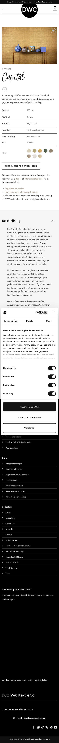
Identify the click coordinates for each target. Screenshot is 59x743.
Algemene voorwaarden (15, 491)
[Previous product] (4, 89)
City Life (7, 69)
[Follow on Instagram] (38, 727)
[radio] (29, 151)
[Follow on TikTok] (42, 727)
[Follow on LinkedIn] (55, 727)
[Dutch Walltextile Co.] (29, 11)
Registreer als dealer (14, 188)
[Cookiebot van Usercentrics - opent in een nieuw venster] (35, 312)
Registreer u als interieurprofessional (21, 192)
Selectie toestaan (29, 417)
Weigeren (29, 428)
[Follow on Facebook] (33, 727)
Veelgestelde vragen (13, 463)
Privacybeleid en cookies (15, 496)
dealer (18, 178)
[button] (3, 8)
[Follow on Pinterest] (51, 727)
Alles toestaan (29, 407)
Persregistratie (11, 480)
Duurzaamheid (11, 447)
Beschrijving (11, 220)
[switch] (49, 376)
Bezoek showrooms (13, 436)
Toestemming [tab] (10, 321)
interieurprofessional (34, 178)
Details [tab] (29, 321)
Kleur (4, 153)
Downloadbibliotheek (14, 485)
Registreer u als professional (17, 474)
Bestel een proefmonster (21, 166)
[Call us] (46, 727)
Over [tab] (48, 321)
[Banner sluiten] (54, 312)
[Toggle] (52, 220)
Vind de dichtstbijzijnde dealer (18, 442)
